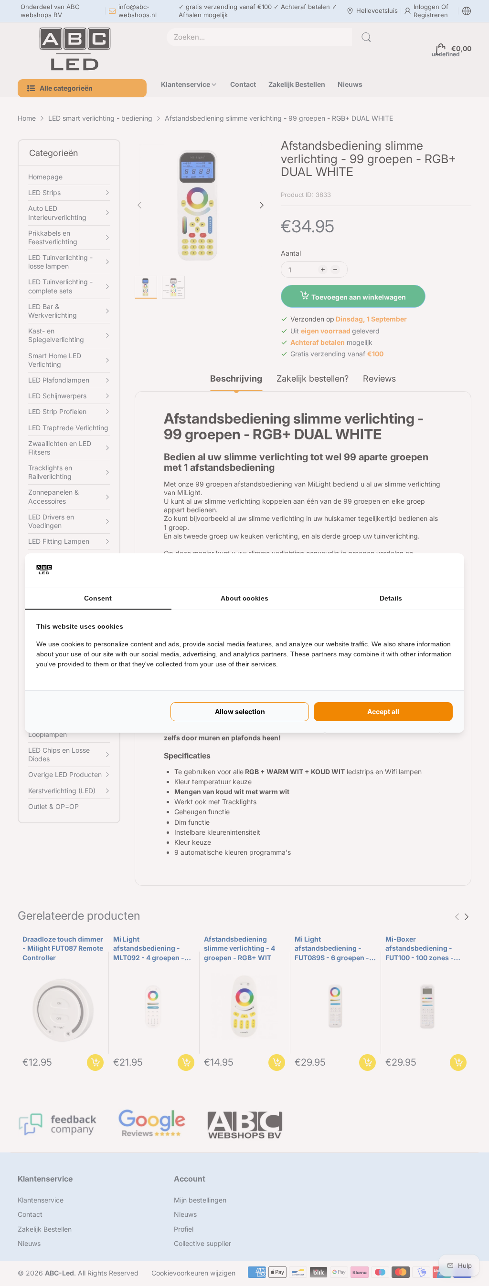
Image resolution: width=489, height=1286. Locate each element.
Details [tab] (391, 598)
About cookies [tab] (244, 598)
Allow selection (240, 711)
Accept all (383, 711)
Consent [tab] (98, 598)
